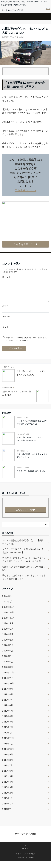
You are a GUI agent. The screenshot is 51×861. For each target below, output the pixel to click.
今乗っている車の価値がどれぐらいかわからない (24, 568)
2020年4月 (7, 650)
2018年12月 (8, 738)
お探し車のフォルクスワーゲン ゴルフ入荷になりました (32, 438)
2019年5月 (7, 710)
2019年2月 (7, 727)
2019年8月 (7, 694)
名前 (5, 305)
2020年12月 (8, 607)
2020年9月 (7, 623)
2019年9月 (7, 689)
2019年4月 (7, 716)
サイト (5, 327)
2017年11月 (7, 809)
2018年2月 (7, 792)
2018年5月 (7, 776)
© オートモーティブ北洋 (25, 854)
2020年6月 (7, 639)
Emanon (31, 857)
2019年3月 (7, 721)
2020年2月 (7, 661)
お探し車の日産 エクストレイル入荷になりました (32, 455)
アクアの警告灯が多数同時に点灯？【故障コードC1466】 (24, 542)
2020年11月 (8, 612)
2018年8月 (7, 760)
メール (6, 316)
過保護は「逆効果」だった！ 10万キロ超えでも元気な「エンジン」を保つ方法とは (24, 560)
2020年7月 (7, 634)
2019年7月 (7, 699)
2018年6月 (7, 770)
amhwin (22, 37)
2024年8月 (7, 596)
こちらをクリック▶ (25, 509)
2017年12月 (8, 803)
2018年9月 (7, 754)
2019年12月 (8, 672)
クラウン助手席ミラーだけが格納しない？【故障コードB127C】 (23, 551)
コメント (6, 277)
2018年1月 (7, 798)
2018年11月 (7, 743)
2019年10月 (8, 683)
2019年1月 (7, 732)
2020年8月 (7, 628)
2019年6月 (7, 705)
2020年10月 (8, 617)
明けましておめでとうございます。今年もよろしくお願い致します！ (24, 577)
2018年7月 (7, 765)
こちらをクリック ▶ (25, 244)
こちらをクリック (25, 190)
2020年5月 (7, 645)
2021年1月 (7, 601)
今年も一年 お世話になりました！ (32, 470)
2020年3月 (7, 656)
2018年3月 (7, 787)
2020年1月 (7, 667)
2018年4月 (7, 781)
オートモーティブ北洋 (12, 10)
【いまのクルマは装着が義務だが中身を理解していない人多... (32, 422)
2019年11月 (7, 678)
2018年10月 (8, 749)
